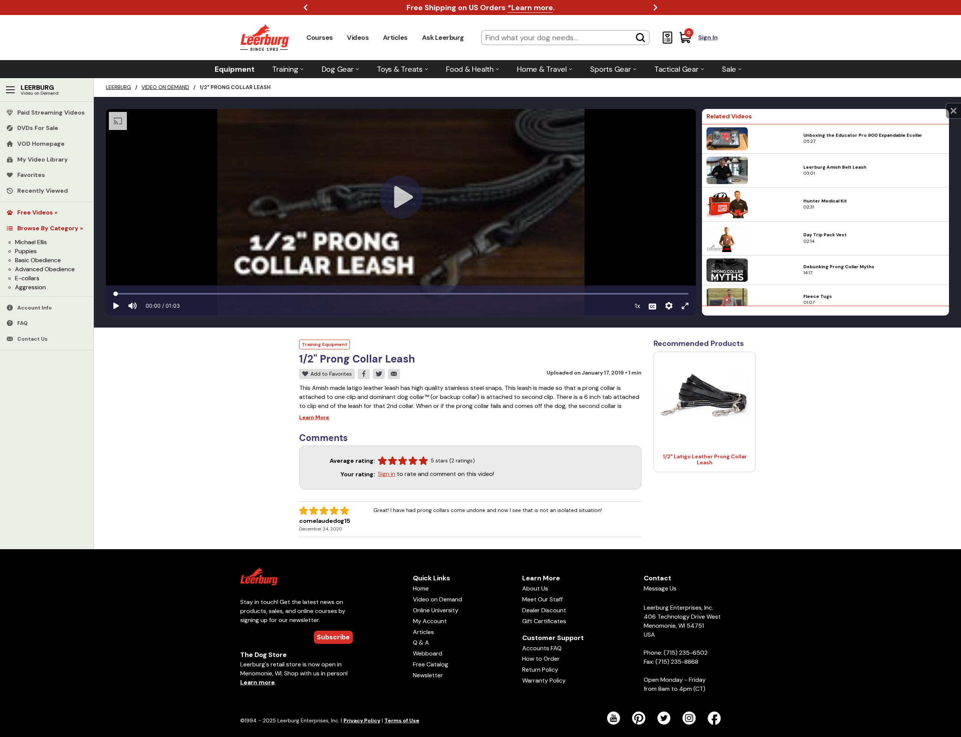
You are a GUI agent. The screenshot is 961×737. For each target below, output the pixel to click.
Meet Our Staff (542, 599)
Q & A (421, 642)
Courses (319, 37)
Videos (358, 37)
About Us (535, 588)
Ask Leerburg (443, 37)
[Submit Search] (640, 37)
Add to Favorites (331, 373)
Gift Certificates (544, 621)
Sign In (708, 37)
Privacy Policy (361, 720)
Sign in (386, 474)
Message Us (660, 588)
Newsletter (428, 675)
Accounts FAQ (542, 648)
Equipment (235, 69)
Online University (435, 610)
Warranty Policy (544, 680)
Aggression (30, 287)
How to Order (541, 659)
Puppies (26, 251)
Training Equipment (324, 344)
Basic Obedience (38, 260)
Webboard (427, 653)
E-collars (27, 278)
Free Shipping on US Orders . (481, 7)
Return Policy (540, 670)
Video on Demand (165, 87)
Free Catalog (430, 664)
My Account (430, 621)
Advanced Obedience (45, 269)
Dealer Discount (544, 610)
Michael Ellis (31, 242)
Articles (395, 37)
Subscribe (333, 637)
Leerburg (118, 87)
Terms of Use (401, 720)
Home (421, 588)
